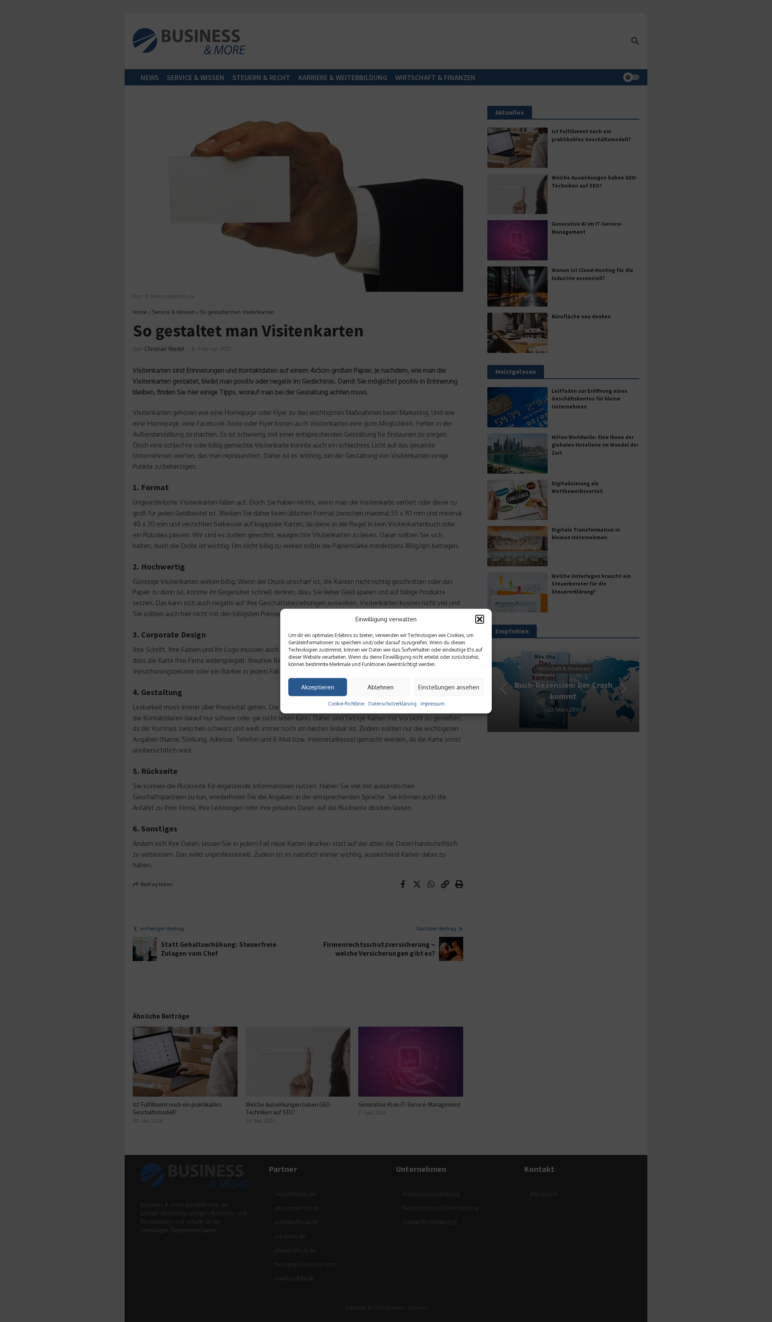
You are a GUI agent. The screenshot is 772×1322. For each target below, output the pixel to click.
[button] (480, 619)
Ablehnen (381, 687)
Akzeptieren (317, 687)
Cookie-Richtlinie (346, 704)
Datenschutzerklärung (392, 704)
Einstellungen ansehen (448, 687)
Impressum (432, 704)
